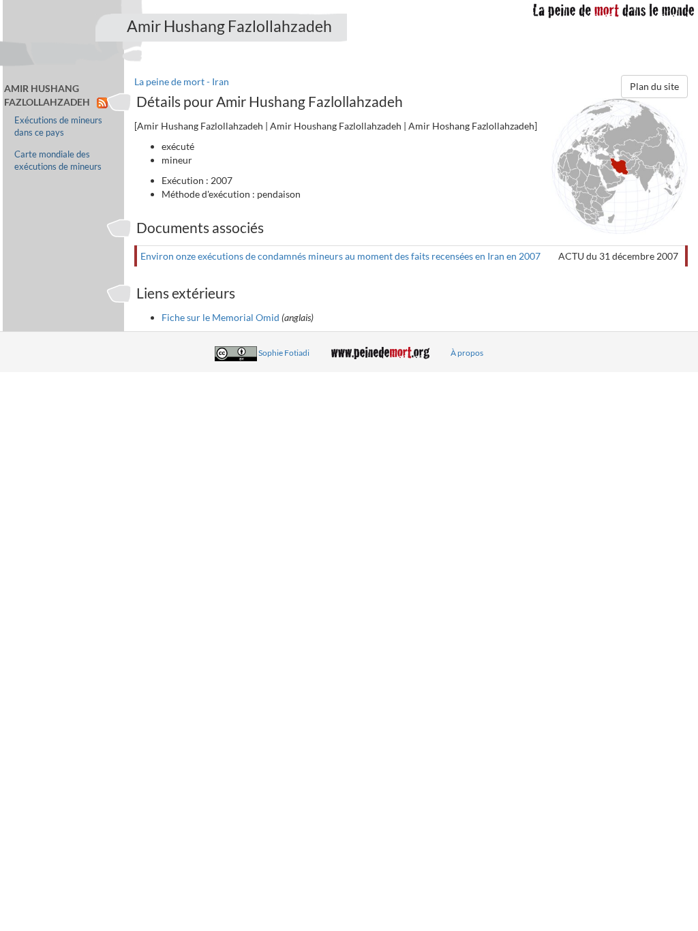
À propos (467, 353)
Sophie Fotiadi (283, 353)
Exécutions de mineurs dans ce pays (58, 126)
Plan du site (654, 86)
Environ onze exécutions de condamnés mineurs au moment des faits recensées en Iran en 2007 (340, 256)
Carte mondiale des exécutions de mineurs (58, 160)
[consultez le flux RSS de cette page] (102, 102)
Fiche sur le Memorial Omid (220, 317)
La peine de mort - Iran (181, 81)
